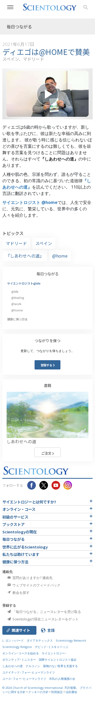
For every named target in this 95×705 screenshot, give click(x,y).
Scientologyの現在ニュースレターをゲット (45, 619)
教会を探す (21, 592)
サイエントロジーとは (29, 501)
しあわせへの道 (12, 666)
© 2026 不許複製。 (41, 688)
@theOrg (17, 297)
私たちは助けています (20, 554)
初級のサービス (15, 517)
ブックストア (13, 524)
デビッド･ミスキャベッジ (51, 647)
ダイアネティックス (40, 640)
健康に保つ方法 (17, 319)
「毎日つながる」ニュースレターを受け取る (46, 611)
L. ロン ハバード (13, 640)
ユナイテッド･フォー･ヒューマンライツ (28, 672)
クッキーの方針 (38, 692)
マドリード (16, 243)
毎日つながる (47, 273)
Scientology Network (71, 640)
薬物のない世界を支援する (60, 666)
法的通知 (71, 692)
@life (14, 291)
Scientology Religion (17, 647)
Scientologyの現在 (19, 531)
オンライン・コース (18, 509)
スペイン (43, 243)
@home (60, 256)
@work (16, 304)
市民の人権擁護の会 (62, 679)
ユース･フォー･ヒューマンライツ (24, 679)
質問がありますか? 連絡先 (32, 577)
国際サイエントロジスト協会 (58, 660)
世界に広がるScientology (25, 547)
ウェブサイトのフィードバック (36, 585)
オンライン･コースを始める (20, 653)
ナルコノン (33, 666)
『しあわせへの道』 (25, 256)
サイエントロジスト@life (24, 283)
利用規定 (57, 692)
